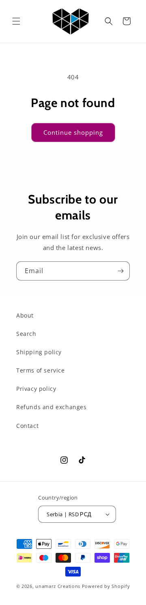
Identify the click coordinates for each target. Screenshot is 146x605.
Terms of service (40, 370)
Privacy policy (36, 388)
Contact (27, 426)
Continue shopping (73, 132)
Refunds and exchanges (51, 407)
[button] (16, 21)
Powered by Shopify (106, 586)
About (25, 315)
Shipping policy (39, 352)
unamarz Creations (57, 586)
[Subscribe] (120, 271)
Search (26, 334)
